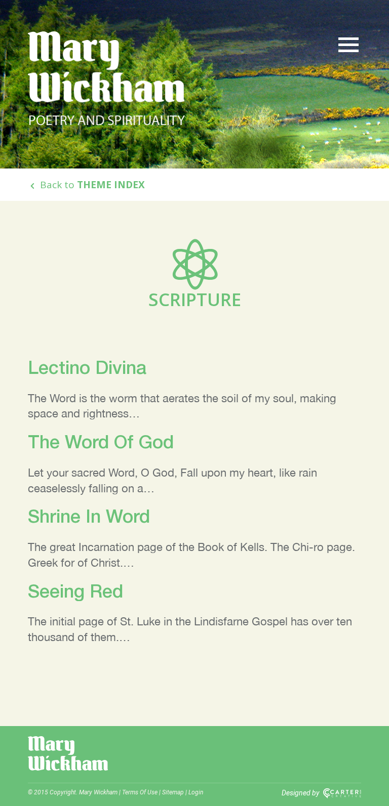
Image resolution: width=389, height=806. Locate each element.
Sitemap (173, 792)
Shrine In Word (89, 516)
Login (195, 792)
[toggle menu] (348, 44)
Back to (91, 184)
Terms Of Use (140, 792)
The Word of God (101, 441)
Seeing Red (75, 591)
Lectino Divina (87, 367)
